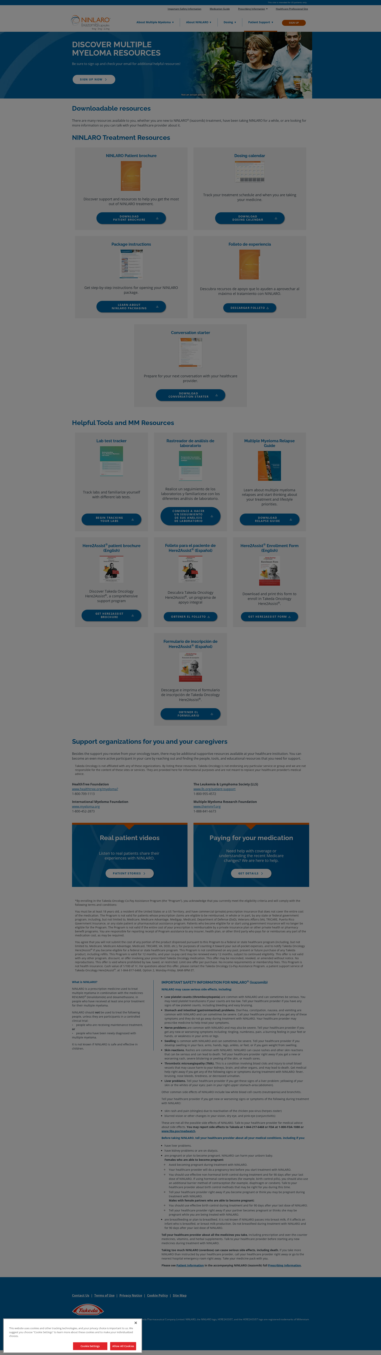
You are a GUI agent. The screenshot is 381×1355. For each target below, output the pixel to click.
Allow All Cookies (123, 1346)
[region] (72, 1335)
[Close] (135, 1322)
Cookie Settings (90, 1346)
